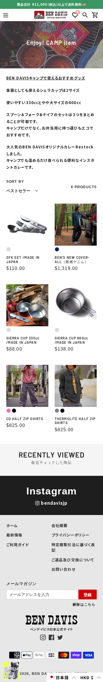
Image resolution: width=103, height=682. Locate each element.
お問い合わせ (64, 569)
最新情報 (14, 535)
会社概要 (60, 525)
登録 (88, 594)
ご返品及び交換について (73, 559)
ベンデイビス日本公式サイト (51, 629)
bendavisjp (54, 503)
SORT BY (15, 182)
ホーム (12, 525)
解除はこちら (84, 604)
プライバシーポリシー (71, 535)
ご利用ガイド (17, 544)
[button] (62, 677)
